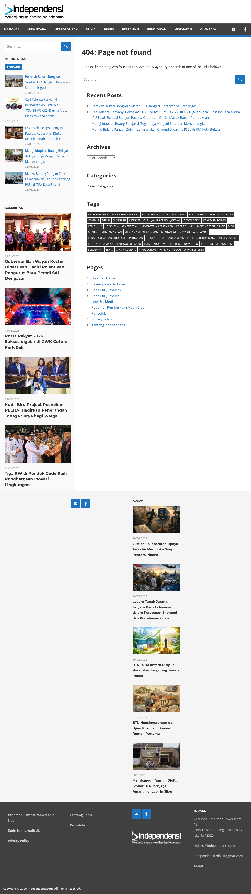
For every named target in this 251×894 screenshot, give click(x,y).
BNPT (182, 214)
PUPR (204, 244)
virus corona (148, 249)
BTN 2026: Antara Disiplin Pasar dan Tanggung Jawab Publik (156, 670)
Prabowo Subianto (128, 244)
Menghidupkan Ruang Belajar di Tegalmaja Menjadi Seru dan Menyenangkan (149, 123)
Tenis (109, 249)
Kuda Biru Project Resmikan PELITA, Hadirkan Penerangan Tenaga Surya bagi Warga (36, 410)
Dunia (91, 29)
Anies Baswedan (98, 214)
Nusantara (37, 29)
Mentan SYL (168, 232)
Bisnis (109, 29)
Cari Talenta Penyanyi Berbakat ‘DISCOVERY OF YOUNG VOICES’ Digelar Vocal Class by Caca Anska (166, 112)
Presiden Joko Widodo (183, 244)
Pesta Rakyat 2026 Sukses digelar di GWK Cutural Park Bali (37, 342)
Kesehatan (183, 29)
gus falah (119, 220)
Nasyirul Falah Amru (193, 232)
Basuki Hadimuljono (155, 214)
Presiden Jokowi (155, 244)
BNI (174, 214)
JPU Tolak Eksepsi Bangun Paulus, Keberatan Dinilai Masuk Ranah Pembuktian (150, 117)
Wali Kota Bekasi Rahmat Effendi (182, 249)
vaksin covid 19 (126, 249)
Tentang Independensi (109, 325)
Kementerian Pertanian (157, 226)
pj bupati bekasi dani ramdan (165, 238)
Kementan (111, 226)
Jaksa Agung (160, 220)
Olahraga (208, 29)
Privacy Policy (102, 319)
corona (227, 214)
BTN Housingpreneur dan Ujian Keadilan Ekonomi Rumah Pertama (154, 728)
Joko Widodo (191, 220)
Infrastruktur (139, 220)
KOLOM (138, 500)
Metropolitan (66, 29)
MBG (231, 226)
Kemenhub (95, 226)
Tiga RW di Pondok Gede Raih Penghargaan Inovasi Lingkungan (36, 479)
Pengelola (99, 313)
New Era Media (103, 301)
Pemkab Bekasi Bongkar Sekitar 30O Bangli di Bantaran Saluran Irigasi (144, 106)
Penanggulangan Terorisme (107, 238)
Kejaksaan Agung (214, 220)
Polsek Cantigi (227, 238)
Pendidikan (156, 29)
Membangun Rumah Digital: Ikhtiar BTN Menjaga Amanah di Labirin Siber (156, 786)
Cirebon (214, 214)
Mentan (93, 232)
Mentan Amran (112, 232)
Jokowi (175, 220)
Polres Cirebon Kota (201, 238)
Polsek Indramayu (100, 244)
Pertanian (130, 29)
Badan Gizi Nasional (125, 214)
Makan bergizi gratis (211, 226)
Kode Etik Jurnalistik (106, 290)
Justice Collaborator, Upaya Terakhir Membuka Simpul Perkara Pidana (155, 549)
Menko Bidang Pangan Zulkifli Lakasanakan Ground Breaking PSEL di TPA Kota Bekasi (156, 129)
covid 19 (93, 220)
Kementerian (130, 226)
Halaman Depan (104, 278)
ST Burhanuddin (221, 244)
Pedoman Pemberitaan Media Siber (119, 307)
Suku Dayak (95, 249)
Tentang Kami (81, 815)
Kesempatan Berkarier (109, 284)
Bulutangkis (197, 214)
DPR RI (106, 220)
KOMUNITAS (14, 208)
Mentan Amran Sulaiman (141, 232)
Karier (198, 866)
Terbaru (13, 67)
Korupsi (181, 226)
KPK (192, 226)
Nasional (11, 29)
